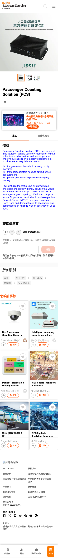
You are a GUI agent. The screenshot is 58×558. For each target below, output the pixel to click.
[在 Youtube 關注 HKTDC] (30, 515)
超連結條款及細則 (36, 492)
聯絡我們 (7, 474)
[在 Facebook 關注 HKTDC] (4, 515)
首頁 (6, 278)
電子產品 (37, 278)
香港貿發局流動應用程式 (39, 474)
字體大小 (7, 487)
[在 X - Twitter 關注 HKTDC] (9, 515)
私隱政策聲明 (9, 492)
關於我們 (32, 468)
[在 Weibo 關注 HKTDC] (20, 515)
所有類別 (20, 278)
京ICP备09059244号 (37, 497)
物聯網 (7, 283)
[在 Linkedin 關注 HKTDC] (15, 515)
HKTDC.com (8, 468)
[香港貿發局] (29, 464)
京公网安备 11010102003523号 (12, 503)
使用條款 (32, 487)
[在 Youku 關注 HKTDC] (36, 515)
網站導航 (7, 497)
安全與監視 (23, 283)
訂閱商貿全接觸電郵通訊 (14, 479)
